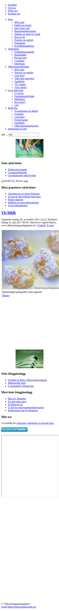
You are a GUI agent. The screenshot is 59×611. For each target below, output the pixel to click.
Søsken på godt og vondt (27, 34)
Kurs (10, 19)
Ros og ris (19, 37)
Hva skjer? (20, 102)
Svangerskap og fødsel (26, 111)
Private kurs (20, 57)
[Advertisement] (28, 323)
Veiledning (13, 48)
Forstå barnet (21, 119)
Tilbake (6, 295)
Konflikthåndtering (24, 46)
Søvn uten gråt (22, 28)
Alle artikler (20, 87)
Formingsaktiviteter (24, 96)
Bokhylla (12, 108)
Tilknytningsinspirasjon (26, 125)
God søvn (19, 75)
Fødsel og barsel (22, 25)
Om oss (12, 7)
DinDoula (19, 63)
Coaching (19, 60)
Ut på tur (19, 93)
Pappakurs (19, 43)
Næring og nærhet (23, 40)
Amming (19, 114)
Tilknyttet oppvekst (24, 78)
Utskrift (41, 225)
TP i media (20, 84)
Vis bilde (8, 212)
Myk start (19, 22)
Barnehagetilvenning (25, 31)
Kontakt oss (14, 13)
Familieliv (19, 81)
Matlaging (19, 99)
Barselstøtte (20, 54)
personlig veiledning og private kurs (35, 423)
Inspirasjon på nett (17, 128)
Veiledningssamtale (24, 51)
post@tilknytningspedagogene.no (18, 606)
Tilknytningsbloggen (18, 66)
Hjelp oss (13, 10)
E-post (50, 225)
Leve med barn (15, 90)
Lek (16, 105)
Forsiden (12, 4)
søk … (4, 134)
